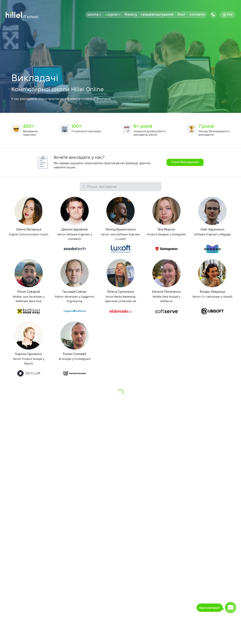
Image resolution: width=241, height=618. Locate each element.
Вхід (229, 14)
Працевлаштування (157, 14)
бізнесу (130, 14)
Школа (92, 14)
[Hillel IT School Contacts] (213, 14)
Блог (181, 14)
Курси (112, 14)
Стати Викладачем (185, 162)
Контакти (197, 14)
